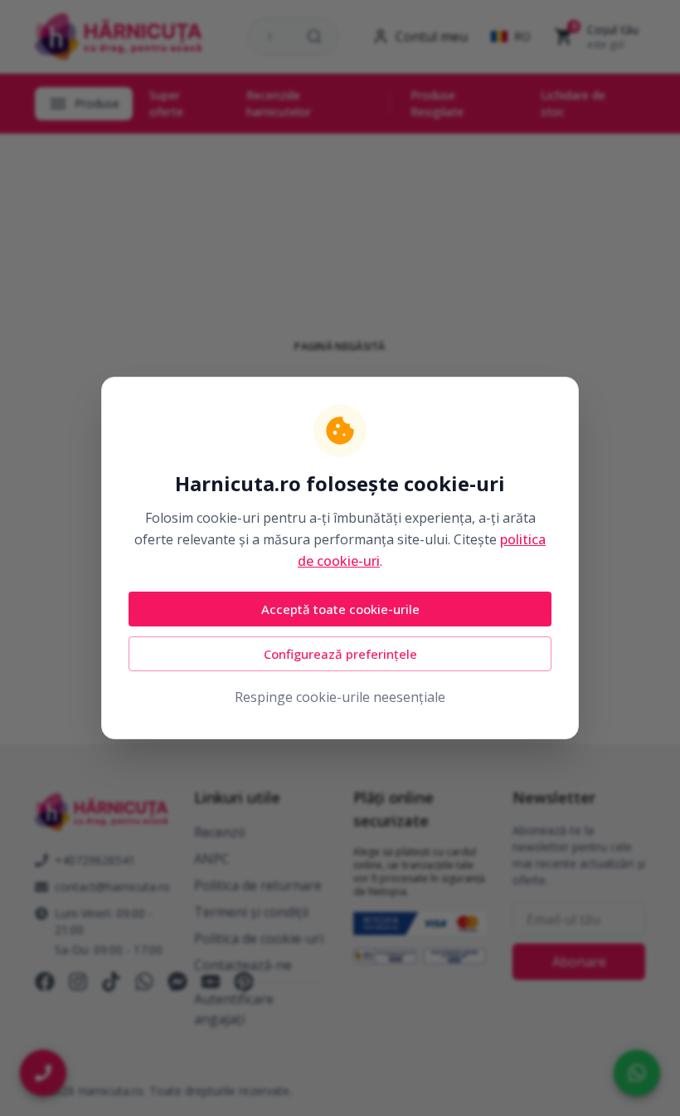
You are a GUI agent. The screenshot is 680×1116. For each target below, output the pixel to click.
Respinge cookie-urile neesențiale (340, 697)
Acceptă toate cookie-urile (340, 609)
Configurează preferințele (340, 654)
